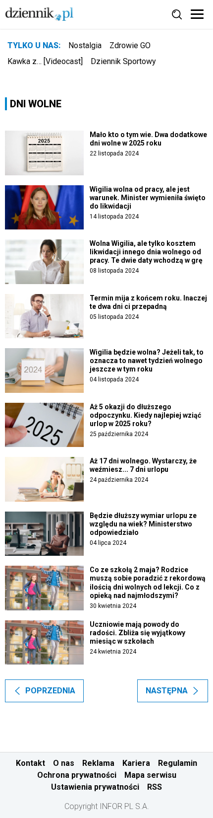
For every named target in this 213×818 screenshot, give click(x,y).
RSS (154, 787)
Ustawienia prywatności (95, 787)
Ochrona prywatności (76, 775)
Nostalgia (85, 45)
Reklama (98, 763)
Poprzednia (50, 690)
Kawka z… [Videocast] (45, 61)
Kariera (136, 763)
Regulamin (177, 763)
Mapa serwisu (150, 775)
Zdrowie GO (130, 45)
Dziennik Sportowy (123, 61)
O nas (63, 763)
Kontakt (30, 763)
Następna (167, 690)
